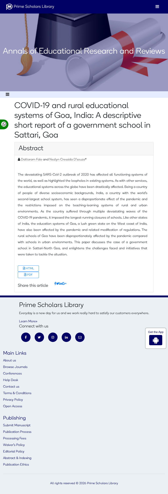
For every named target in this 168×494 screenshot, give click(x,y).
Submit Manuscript (17, 425)
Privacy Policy (13, 400)
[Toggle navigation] (157, 6)
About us (9, 360)
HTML (29, 268)
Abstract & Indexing (17, 458)
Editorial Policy (13, 451)
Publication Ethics (16, 464)
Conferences (12, 373)
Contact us (11, 386)
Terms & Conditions (17, 393)
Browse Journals (15, 367)
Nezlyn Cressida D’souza (67, 159)
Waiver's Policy (14, 445)
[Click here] (55, 283)
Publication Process (17, 432)
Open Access (12, 406)
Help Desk (10, 380)
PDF (29, 274)
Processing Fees (14, 438)
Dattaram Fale (31, 159)
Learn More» (28, 321)
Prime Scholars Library (33, 7)
